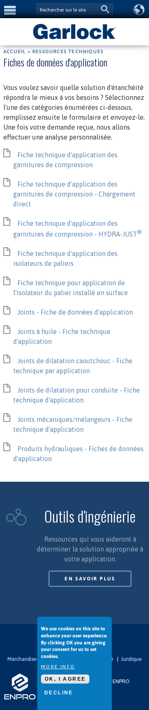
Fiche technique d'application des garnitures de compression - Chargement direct (74, 194)
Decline (58, 693)
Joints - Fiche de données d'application (75, 312)
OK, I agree (65, 679)
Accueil (14, 51)
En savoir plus (90, 579)
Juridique (131, 659)
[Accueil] (74, 38)
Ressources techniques (67, 51)
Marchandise (22, 659)
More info (58, 666)
